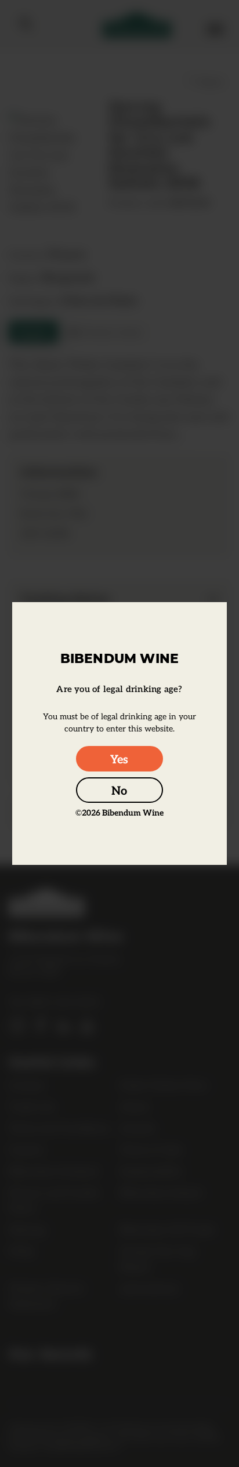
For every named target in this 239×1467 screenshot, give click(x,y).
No (119, 790)
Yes (119, 758)
